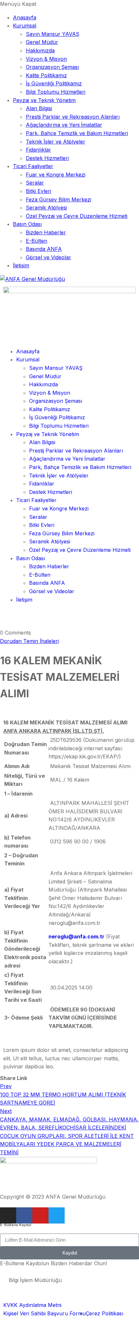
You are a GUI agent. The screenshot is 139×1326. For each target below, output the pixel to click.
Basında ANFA (44, 249)
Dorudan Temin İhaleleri (29, 641)
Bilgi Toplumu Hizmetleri (55, 92)
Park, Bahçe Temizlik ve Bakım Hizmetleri (77, 133)
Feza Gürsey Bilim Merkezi (58, 199)
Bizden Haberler (46, 232)
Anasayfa (24, 17)
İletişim (21, 265)
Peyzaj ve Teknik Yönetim (44, 100)
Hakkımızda (40, 50)
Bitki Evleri (38, 191)
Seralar (35, 182)
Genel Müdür (42, 42)
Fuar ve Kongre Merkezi (55, 174)
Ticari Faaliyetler (33, 166)
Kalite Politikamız (46, 75)
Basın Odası (27, 224)
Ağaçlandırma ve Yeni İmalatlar (64, 125)
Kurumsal (24, 25)
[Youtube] (40, 1215)
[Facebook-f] (24, 1215)
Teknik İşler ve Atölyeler (55, 141)
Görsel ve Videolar (48, 257)
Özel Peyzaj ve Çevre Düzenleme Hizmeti (76, 216)
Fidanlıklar (38, 149)
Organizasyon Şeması (52, 67)
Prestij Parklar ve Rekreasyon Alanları (73, 116)
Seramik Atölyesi (46, 207)
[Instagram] (8, 1215)
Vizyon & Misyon (46, 59)
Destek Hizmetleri (47, 158)
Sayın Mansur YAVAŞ (52, 34)
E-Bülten (36, 241)
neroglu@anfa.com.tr (76, 936)
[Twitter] (56, 1215)
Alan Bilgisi (39, 108)
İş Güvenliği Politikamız (54, 83)
